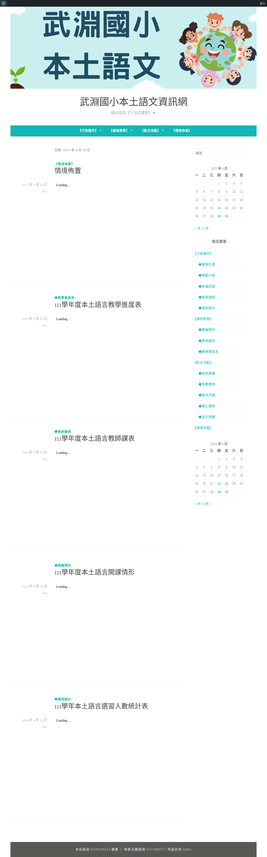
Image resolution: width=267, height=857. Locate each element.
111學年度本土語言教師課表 (94, 439)
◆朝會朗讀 (206, 373)
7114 (44, 191)
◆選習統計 (62, 699)
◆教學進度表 (64, 298)
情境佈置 (67, 171)
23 (226, 208)
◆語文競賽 (206, 417)
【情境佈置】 (182, 131)
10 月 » (205, 228)
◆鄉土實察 (206, 406)
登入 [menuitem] (262, 3)
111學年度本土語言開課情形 (94, 573)
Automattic (156, 849)
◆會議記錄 (206, 286)
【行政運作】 (88, 131)
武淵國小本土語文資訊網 (134, 103)
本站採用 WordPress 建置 (97, 849)
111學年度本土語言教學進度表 (97, 305)
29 (219, 216)
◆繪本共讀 (206, 395)
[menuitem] (3, 3)
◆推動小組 (206, 275)
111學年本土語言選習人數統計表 (101, 707)
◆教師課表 (62, 432)
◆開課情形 (62, 565)
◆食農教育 (206, 384)
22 (219, 208)
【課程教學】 (119, 131)
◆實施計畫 (206, 264)
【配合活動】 (151, 131)
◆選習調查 (206, 297)
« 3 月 (197, 228)
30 (226, 216)
